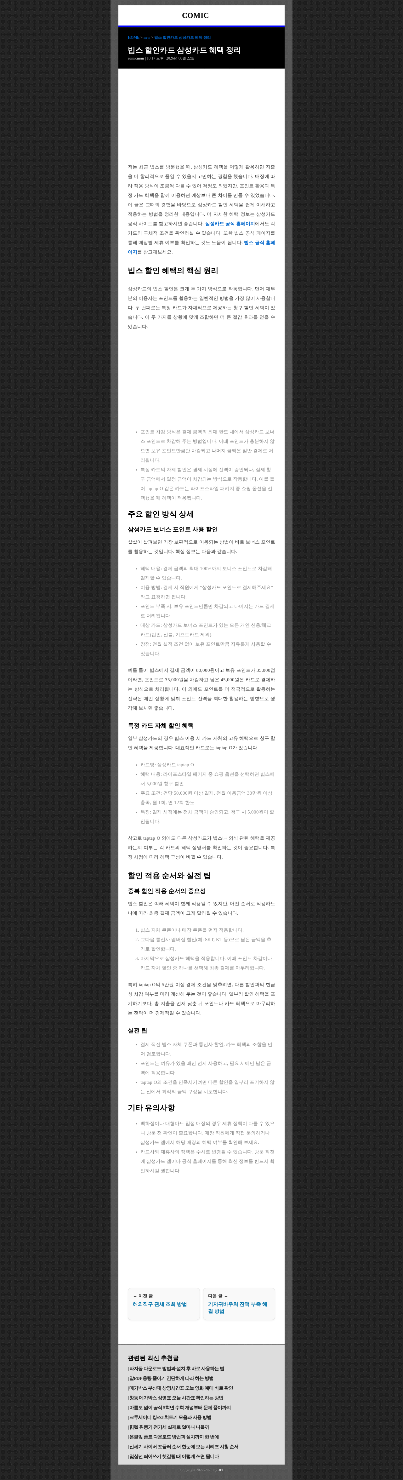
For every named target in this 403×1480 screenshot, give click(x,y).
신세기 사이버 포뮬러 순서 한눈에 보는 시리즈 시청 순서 (183, 1446)
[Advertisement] (201, 116)
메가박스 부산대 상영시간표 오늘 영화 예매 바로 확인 (181, 1388)
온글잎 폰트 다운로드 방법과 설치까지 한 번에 (174, 1436)
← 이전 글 (160, 1300)
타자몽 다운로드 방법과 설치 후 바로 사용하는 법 (176, 1368)
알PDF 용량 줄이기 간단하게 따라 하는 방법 (171, 1378)
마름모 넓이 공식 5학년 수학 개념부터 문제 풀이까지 (180, 1407)
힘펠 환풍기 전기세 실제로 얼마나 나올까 (169, 1427)
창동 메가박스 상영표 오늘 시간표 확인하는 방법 (176, 1397)
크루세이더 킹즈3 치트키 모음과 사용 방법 (170, 1417)
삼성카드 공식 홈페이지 (230, 223)
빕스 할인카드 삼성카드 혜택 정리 (182, 37)
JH (220, 1470)
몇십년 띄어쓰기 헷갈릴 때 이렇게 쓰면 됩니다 (174, 1456)
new (147, 37)
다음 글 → (237, 1304)
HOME (133, 37)
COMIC (195, 15)
